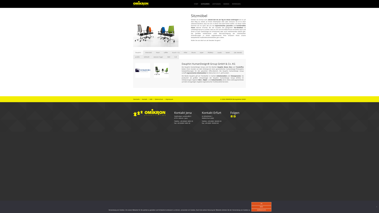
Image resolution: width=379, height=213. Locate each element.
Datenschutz (159, 99)
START (196, 4)
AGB (151, 99)
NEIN (261, 207)
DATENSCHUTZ (261, 210)
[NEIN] (377, 207)
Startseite (136, 99)
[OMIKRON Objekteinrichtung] (140, 3)
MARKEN (226, 4)
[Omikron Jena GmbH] (149, 112)
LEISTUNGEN (216, 4)
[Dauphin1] (142, 70)
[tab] (138, 52)
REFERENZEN (236, 4)
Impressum (169, 99)
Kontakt (144, 99)
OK (261, 204)
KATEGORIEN (205, 4)
